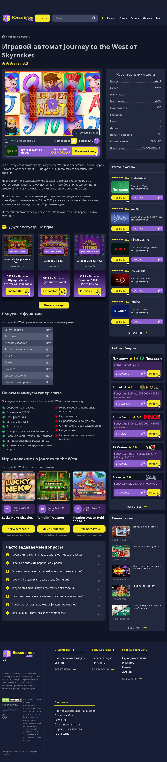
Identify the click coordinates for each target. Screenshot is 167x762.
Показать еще (53, 305)
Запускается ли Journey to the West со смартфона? (43, 588)
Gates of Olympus (54, 260)
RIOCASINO (50, 291)
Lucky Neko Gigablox (17, 517)
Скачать (59, 662)
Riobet (117, 387)
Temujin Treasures (50, 517)
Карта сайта (61, 733)
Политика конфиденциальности (74, 710)
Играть (120, 197)
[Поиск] (94, 18)
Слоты (123, 18)
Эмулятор (128, 662)
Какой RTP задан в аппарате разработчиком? (40, 579)
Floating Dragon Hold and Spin (88, 519)
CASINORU (14, 291)
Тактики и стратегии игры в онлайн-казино (147, 606)
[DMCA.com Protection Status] (12, 700)
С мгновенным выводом (69, 658)
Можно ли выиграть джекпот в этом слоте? (39, 613)
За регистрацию (102, 658)
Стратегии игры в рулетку (146, 546)
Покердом (138, 177)
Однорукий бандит (134, 658)
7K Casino (138, 270)
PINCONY (86, 291)
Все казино (135, 332)
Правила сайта (63, 715)
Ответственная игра (67, 724)
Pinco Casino (140, 239)
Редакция (60, 720)
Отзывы (147, 18)
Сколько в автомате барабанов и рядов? (37, 563)
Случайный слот (89, 132)
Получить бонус (84, 151)
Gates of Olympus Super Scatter (17, 260)
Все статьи (135, 627)
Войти (159, 18)
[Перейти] (102, 19)
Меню (44, 18)
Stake (135, 208)
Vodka (135, 301)
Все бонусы (134, 506)
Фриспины (99, 662)
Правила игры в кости (144, 585)
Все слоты (129, 678)
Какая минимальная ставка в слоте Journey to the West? (47, 554)
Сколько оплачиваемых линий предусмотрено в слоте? (47, 571)
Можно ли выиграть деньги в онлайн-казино (147, 567)
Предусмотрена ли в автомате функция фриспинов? (44, 604)
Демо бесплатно (18, 251)
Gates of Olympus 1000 (89, 260)
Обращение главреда (68, 729)
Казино (111, 18)
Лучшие (127, 671)
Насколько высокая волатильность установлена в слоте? (48, 596)
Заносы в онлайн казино (145, 526)
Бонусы (135, 18)
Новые (126, 667)
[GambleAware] (12, 705)
